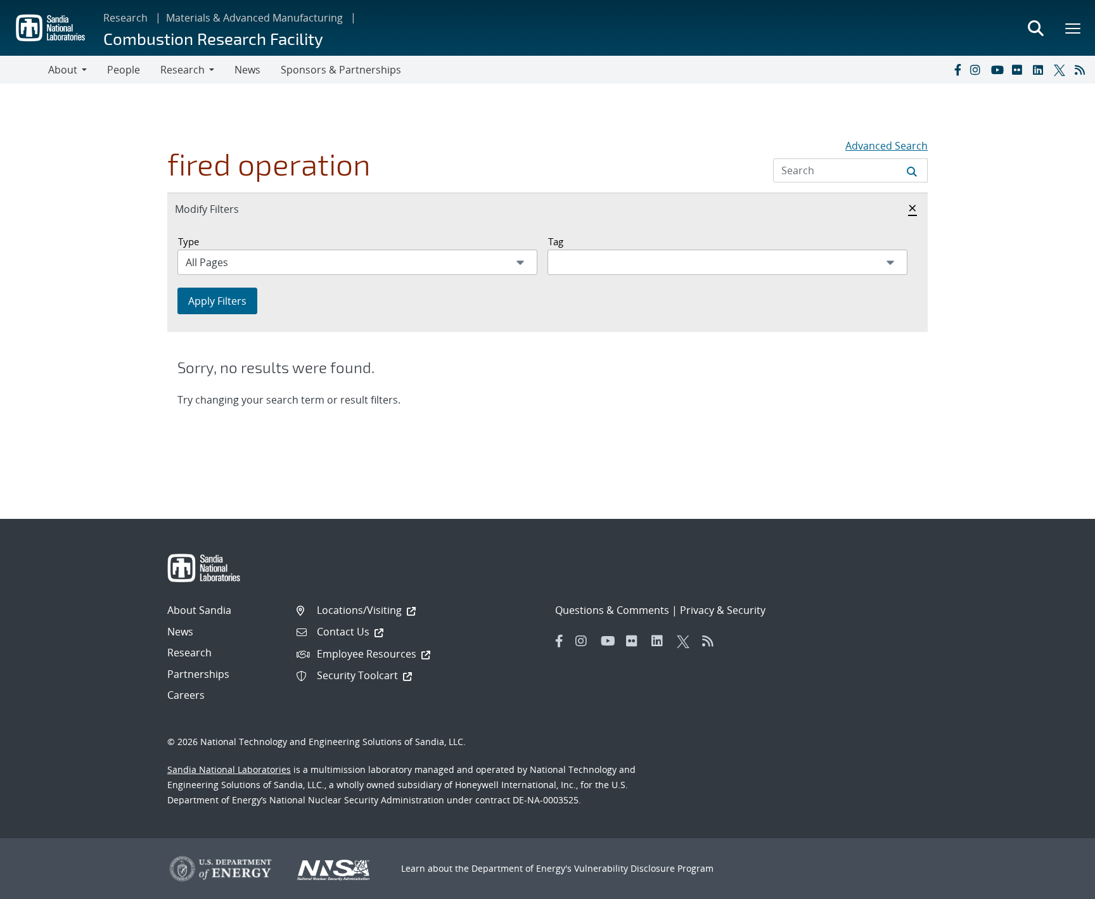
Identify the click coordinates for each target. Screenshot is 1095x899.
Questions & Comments (612, 610)
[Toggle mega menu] (1073, 28)
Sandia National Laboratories (229, 769)
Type (188, 241)
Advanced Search (886, 146)
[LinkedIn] (1040, 69)
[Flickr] (1019, 69)
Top (1057, 884)
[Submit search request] (912, 170)
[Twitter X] (1061, 69)
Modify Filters (220, 208)
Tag (555, 241)
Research (125, 18)
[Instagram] (977, 69)
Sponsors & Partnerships (341, 70)
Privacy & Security (722, 610)
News (247, 70)
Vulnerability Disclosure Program (644, 868)
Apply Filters (217, 301)
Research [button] (182, 70)
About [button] (62, 70)
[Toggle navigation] (24, 70)
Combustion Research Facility (213, 38)
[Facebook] (956, 69)
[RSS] (1082, 69)
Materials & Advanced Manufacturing (254, 18)
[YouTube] (998, 69)
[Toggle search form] (1035, 28)
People (123, 70)
